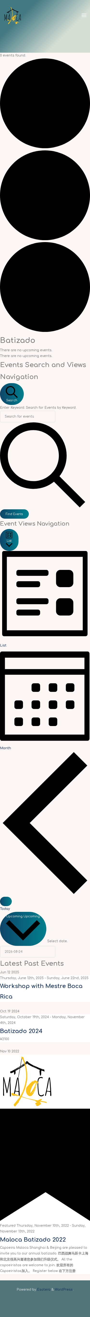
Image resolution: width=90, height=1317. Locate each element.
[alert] (45, 350)
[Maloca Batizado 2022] (27, 1081)
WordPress (64, 1289)
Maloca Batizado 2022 (33, 1239)
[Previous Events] (45, 894)
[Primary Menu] (84, 15)
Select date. (57, 941)
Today (5, 909)
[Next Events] (6, 901)
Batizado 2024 (21, 1031)
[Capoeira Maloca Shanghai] (12, 15)
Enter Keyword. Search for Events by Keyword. (38, 407)
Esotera (43, 1289)
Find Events (14, 514)
